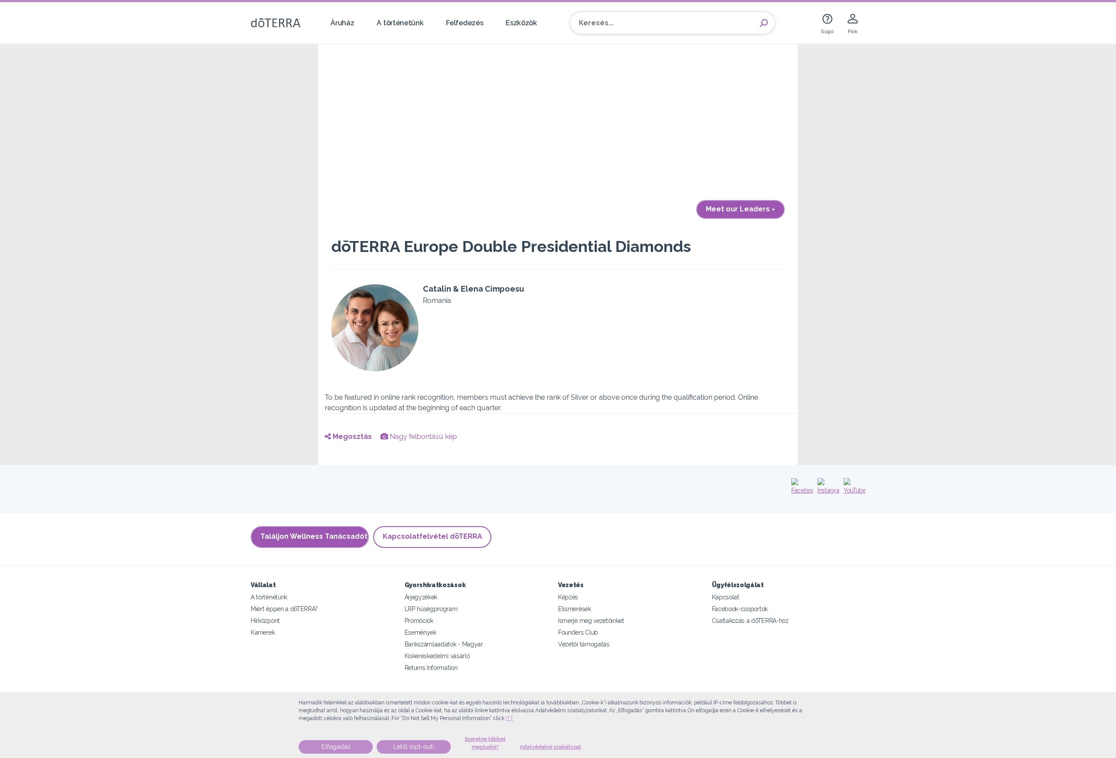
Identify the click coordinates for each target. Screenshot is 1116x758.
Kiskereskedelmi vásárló (437, 655)
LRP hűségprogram (431, 608)
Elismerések (574, 608)
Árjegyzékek (421, 597)
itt (509, 718)
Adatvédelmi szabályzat (550, 747)
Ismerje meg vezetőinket (591, 620)
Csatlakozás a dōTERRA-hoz (750, 620)
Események (420, 632)
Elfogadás (335, 746)
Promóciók (419, 620)
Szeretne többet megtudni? (485, 743)
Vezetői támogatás (583, 644)
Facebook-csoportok (740, 608)
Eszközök (521, 23)
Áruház (342, 23)
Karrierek (263, 632)
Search (764, 23)
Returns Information (431, 667)
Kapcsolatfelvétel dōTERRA (432, 536)
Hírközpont (265, 620)
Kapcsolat (725, 597)
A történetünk (400, 23)
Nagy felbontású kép (422, 436)
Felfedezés (464, 23)
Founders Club (578, 632)
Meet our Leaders (739, 209)
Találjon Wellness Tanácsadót (313, 536)
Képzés (568, 597)
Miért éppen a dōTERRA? (284, 608)
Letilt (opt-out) (413, 746)
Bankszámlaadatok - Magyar (444, 644)
